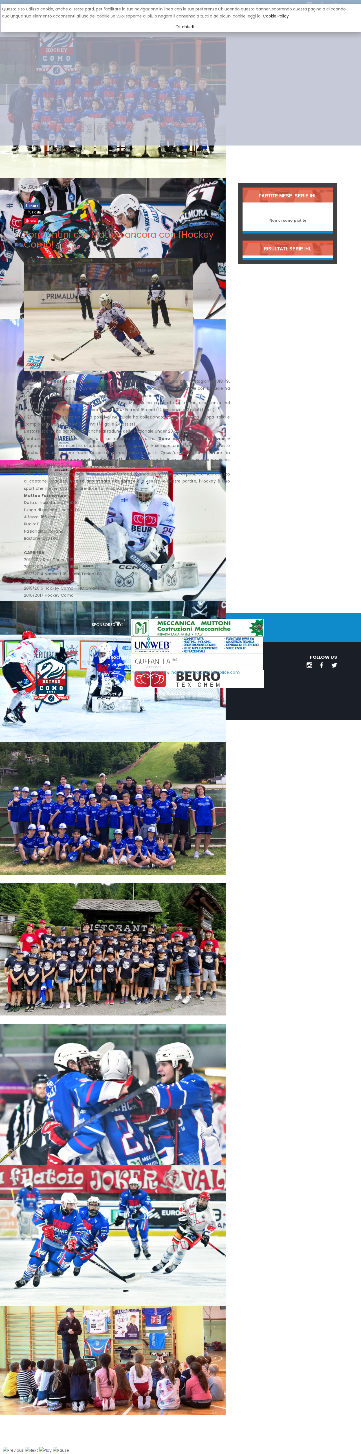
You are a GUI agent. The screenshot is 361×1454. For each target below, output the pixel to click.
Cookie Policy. (276, 16)
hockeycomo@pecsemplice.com (205, 672)
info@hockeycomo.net (143, 672)
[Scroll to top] (349, 1442)
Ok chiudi (184, 27)
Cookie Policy (117, 679)
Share (32, 205)
